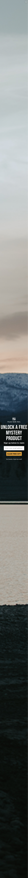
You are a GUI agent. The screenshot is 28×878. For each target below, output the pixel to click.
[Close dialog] (26, 2)
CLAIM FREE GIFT (14, 454)
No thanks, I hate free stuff (14, 459)
